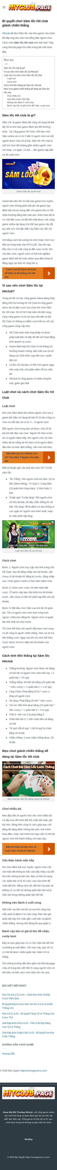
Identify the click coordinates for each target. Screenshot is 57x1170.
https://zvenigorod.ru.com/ (33, 1070)
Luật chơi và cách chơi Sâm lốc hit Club (23, 75)
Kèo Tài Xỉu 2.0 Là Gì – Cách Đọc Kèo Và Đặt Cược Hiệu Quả (26, 996)
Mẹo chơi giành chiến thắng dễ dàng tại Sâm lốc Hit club (27, 91)
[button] (4, 7)
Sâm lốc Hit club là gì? (14, 68)
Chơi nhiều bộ (13, 96)
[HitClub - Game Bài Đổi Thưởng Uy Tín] (30, 7)
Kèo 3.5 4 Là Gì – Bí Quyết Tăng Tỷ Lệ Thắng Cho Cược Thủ (28, 1015)
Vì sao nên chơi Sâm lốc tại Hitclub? (21, 71)
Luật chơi (11, 78)
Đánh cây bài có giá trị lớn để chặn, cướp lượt (28, 106)
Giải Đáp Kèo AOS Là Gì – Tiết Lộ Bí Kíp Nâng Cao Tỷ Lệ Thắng (26, 1025)
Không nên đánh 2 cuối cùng (20, 102)
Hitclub (6, 33)
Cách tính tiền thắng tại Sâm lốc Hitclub (22, 85)
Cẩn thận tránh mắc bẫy (18, 99)
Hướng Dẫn (8, 1053)
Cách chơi (12, 82)
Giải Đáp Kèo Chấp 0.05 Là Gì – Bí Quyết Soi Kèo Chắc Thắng (28, 1034)
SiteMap (29, 1139)
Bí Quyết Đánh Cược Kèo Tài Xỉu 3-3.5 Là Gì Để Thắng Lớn (27, 1006)
